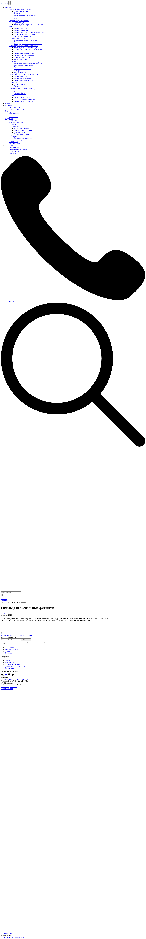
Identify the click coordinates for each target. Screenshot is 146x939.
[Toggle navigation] (9, 3)
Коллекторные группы (22, 76)
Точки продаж (14, 107)
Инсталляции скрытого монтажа (26, 92)
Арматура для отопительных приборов (28, 44)
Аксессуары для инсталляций (24, 90)
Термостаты (18, 86)
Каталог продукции (12, 649)
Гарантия (12, 124)
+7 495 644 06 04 (7, 635)
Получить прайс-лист (9, 687)
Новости (8, 111)
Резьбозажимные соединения (24, 34)
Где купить (9, 105)
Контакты (13, 153)
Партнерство (10, 668)
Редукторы (18, 67)
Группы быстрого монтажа (23, 11)
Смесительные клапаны (22, 69)
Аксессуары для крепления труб (25, 48)
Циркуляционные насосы (23, 17)
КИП (15, 19)
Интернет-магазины (16, 109)
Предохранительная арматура (24, 65)
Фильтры (17, 71)
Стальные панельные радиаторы (25, 40)
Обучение (8, 660)
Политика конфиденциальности (12, 937)
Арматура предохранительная (24, 15)
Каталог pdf (13, 142)
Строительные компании (23, 134)
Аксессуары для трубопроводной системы (29, 25)
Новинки (12, 115)
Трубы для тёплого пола (22, 57)
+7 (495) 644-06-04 (7, 301)
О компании (9, 146)
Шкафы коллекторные (22, 59)
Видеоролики (14, 151)
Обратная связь (15, 144)
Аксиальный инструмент (23, 36)
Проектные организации (23, 130)
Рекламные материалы (17, 140)
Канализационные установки (24, 99)
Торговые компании (21, 132)
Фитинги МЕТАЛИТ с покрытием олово (29, 32)
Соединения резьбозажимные (24, 55)
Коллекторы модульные (22, 78)
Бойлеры (17, 13)
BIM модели (13, 121)
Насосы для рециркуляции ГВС (25, 101)
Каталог (8, 7)
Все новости (13, 117)
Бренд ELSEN (14, 147)
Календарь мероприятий (23, 138)
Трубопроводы (19, 23)
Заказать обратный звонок (22, 635)
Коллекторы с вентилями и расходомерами (29, 49)
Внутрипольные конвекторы (24, 42)
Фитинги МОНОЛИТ (22, 30)
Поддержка (9, 119)
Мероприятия (14, 113)
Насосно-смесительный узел (24, 53)
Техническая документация (15, 666)
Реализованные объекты (18, 149)
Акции (7, 103)
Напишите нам (6, 933)
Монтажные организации (23, 128)
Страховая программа (17, 122)
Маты (16, 51)
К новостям (5, 613)
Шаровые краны (20, 73)
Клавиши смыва (20, 94)
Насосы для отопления (22, 97)
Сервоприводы (19, 84)
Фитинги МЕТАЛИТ (21, 28)
